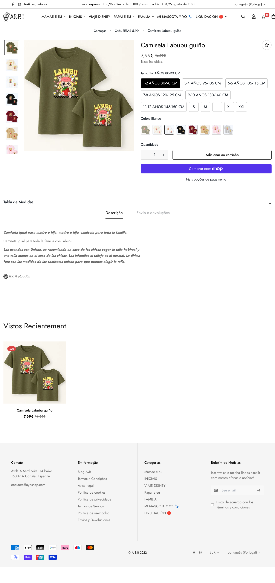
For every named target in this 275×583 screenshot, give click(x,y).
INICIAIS (75, 16)
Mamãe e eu (51, 16)
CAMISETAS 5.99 (127, 30)
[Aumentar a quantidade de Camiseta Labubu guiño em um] (163, 155)
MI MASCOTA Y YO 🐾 (174, 16)
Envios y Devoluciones (94, 519)
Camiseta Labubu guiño (34, 410)
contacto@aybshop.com (28, 484)
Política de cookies (91, 492)
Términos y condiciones (233, 507)
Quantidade (149, 144)
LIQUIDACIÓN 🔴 (209, 16)
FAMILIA (144, 16)
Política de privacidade (94, 499)
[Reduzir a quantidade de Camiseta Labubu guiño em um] (145, 155)
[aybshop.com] (13, 17)
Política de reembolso (93, 513)
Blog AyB (84, 471)
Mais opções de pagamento (206, 179)
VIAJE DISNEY (99, 16)
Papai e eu (122, 16)
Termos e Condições (92, 478)
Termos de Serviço (91, 506)
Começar (100, 30)
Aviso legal (86, 485)
